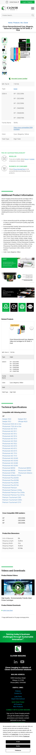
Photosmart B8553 (24, 468)
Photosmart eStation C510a (11, 475)
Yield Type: (5, 139)
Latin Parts (18, 696)
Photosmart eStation (25, 473)
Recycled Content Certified (19, 78)
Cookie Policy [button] (14, 734)
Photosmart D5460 (24, 470)
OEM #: (4, 94)
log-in (26, 159)
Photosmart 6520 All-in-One (11, 424)
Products (16, 23)
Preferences (18, 750)
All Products (18, 704)
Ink (22, 23)
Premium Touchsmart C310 (11, 502)
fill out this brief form (19, 169)
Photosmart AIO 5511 (9, 431)
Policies (18, 691)
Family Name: (6, 123)
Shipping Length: (8, 541)
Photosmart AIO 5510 (9, 429)
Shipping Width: (7, 543)
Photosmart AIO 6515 (9, 451)
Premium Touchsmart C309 (11, 497)
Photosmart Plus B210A (10, 485)
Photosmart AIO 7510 (9, 453)
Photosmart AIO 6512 (9, 448)
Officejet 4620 (22, 421)
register (32, 159)
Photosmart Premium (9, 488)
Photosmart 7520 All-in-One (11, 426)
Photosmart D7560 (8, 473)
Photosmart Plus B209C (10, 483)
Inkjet (15, 89)
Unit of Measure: (7, 538)
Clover (26, 23)
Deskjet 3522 (6, 421)
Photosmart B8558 (8, 470)
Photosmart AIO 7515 (9, 456)
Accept (18, 741)
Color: (4, 134)
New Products (18, 707)
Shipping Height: (7, 546)
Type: (3, 89)
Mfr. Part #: (5, 84)
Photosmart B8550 (8, 468)
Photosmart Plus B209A (10, 478)
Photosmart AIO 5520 (9, 441)
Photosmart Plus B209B (10, 480)
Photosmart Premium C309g (12, 490)
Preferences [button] (26, 736)
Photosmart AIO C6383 (10, 465)
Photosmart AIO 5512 (9, 434)
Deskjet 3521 (22, 419)
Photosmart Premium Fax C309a (13, 492)
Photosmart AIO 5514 (9, 436)
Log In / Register (27, 2)
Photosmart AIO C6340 (10, 458)
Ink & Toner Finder (18, 702)
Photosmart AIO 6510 (9, 446)
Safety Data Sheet (8, 610)
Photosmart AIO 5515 (9, 439)
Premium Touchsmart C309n (12, 500)
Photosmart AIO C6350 (10, 461)
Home (10, 23)
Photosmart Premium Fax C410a (13, 495)
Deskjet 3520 (6, 419)
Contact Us (18, 693)
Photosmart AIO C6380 (10, 463)
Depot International (18, 699)
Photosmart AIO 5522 (9, 444)
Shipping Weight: (8, 548)
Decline (18, 746)
